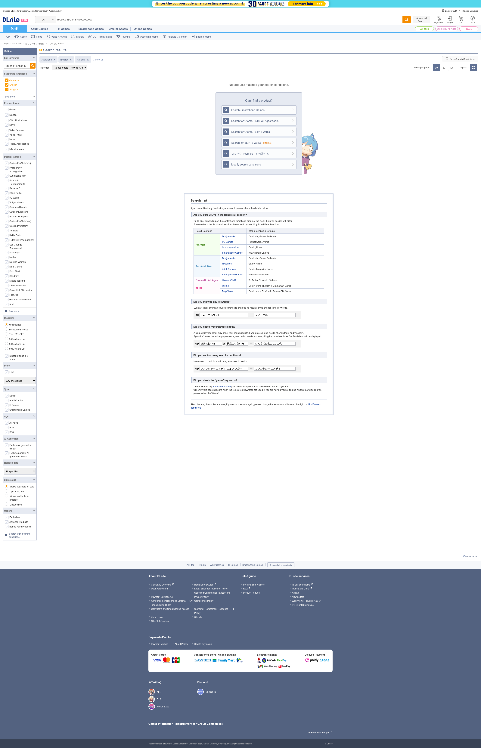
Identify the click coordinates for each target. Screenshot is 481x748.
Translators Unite (300, 588)
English (64, 59)
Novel (12, 124)
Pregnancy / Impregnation (16, 169)
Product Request (251, 592)
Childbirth (14, 275)
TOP (7, 36)
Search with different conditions (19, 535)
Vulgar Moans (17, 202)
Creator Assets (118, 29)
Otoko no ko (16, 192)
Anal (12, 304)
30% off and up (17, 339)
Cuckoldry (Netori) (19, 225)
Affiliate (295, 592)
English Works (204, 36)
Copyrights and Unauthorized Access (170, 608)
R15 (12, 427)
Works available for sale (22, 486)
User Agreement (159, 588)
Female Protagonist (19, 216)
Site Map (198, 617)
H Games (64, 29)
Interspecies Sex (18, 285)
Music (12, 139)
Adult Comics (39, 29)
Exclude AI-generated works (21, 446)
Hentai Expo (149, 706)
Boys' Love (227, 291)
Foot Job (14, 294)
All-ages (424, 28)
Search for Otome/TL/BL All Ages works (254, 121)
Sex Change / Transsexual (16, 246)
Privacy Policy (201, 596)
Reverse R (15, 188)
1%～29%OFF (16, 333)
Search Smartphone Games (248, 110)
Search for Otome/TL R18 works (250, 132)
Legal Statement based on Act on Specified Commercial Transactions (212, 590)
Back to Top (472, 556)
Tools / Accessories (19, 143)
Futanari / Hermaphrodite (17, 182)
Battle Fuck (15, 235)
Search (33, 66)
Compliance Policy (203, 600)
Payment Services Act (162, 596)
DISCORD (198, 692)
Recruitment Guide (203, 584)
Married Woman (18, 261)
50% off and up (17, 343)
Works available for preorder (19, 497)
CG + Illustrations (102, 36)
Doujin (15, 28)
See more (10, 96)
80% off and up (17, 348)
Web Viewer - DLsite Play (305, 600)
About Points (181, 643)
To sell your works (301, 584)
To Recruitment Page (318, 732)
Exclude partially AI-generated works (20, 454)
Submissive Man (18, 175)
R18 (12, 432)
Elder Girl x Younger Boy (22, 239)
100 (452, 67)
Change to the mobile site (280, 564)
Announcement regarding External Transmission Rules (169, 602)
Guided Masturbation (20, 299)
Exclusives (15, 517)
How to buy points (203, 643)
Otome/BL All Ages (446, 28)
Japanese (46, 59)
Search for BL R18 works (251, 142)
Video (39, 36)
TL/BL (469, 28)
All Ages (14, 422)
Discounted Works (18, 329)
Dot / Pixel (15, 271)
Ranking (126, 36)
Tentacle (14, 230)
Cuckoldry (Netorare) (20, 163)
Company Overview (161, 584)
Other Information (160, 621)
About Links (157, 617)
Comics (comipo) (230, 247)
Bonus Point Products (20, 526)
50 (444, 67)
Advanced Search (421, 19)
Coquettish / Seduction (21, 290)
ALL (149, 692)
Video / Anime (17, 130)
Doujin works (228, 236)
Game (23, 36)
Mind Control (16, 266)
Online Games (143, 29)
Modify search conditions (246, 164)
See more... (15, 311)
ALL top (190, 564)
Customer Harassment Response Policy (211, 610)
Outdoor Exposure (19, 211)
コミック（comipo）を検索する (250, 153)
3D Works (14, 197)
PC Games (227, 241)
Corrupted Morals (18, 207)
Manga (80, 36)
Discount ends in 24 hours (20, 357)
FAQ (245, 588)
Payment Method (159, 643)
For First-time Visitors (254, 584)
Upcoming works (18, 491)
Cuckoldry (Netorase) (20, 221)
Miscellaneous (17, 149)
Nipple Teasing (17, 280)
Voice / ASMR (59, 36)
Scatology (15, 252)
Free (12, 371)
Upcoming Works (149, 36)
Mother (13, 257)
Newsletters (298, 596)
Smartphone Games (91, 29)
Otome (225, 285)
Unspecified (15, 324)
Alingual (81, 59)
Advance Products (19, 521)
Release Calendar (177, 36)
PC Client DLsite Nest (303, 604)
